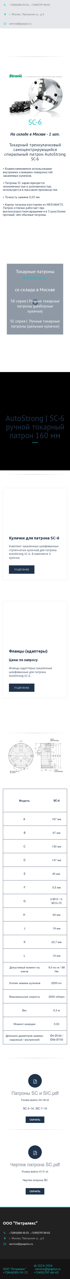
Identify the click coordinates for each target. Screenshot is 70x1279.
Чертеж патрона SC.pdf (35, 1164)
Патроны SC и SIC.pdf (35, 1092)
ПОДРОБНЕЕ (21, 569)
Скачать (35, 1119)
